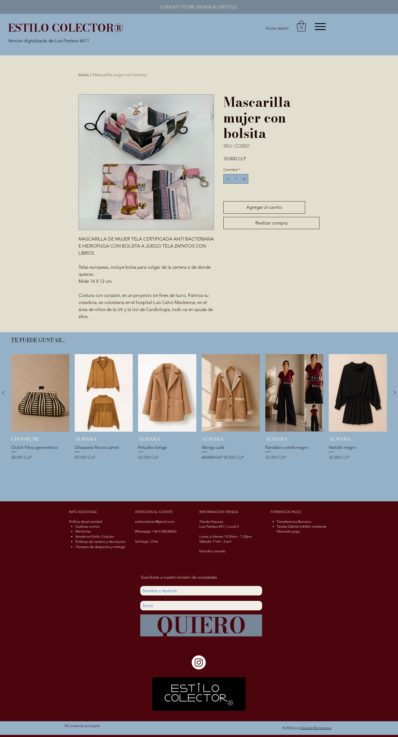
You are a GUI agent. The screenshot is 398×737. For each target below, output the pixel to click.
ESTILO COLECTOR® (65, 28)
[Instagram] (199, 662)
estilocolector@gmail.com (155, 522)
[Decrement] (227, 179)
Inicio (84, 74)
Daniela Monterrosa (315, 728)
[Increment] (244, 179)
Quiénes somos (87, 526)
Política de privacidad (85, 522)
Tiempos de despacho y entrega (100, 547)
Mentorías (83, 531)
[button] (301, 26)
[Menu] (320, 26)
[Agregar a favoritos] (313, 207)
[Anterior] (3, 392)
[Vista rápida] (40, 393)
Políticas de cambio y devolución (100, 542)
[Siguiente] (395, 392)
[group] (199, 424)
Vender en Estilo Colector (94, 536)
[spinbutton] (236, 179)
